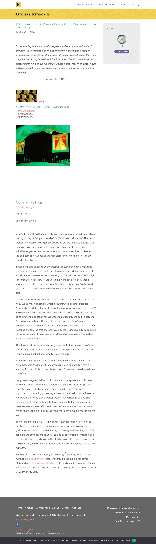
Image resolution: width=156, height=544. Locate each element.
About (113, 5)
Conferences (101, 5)
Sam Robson (28, 111)
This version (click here (44, 463)
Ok (134, 540)
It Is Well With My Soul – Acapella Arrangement (42, 107)
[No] (153, 540)
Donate (122, 5)
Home (80, 5)
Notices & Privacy (25, 529)
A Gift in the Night (25, 207)
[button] (43, 101)
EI (20, 32)
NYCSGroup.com (25, 519)
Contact (132, 5)
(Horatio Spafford (34, 458)
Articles (89, 5)
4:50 (39, 101)
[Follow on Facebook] (17, 524)
